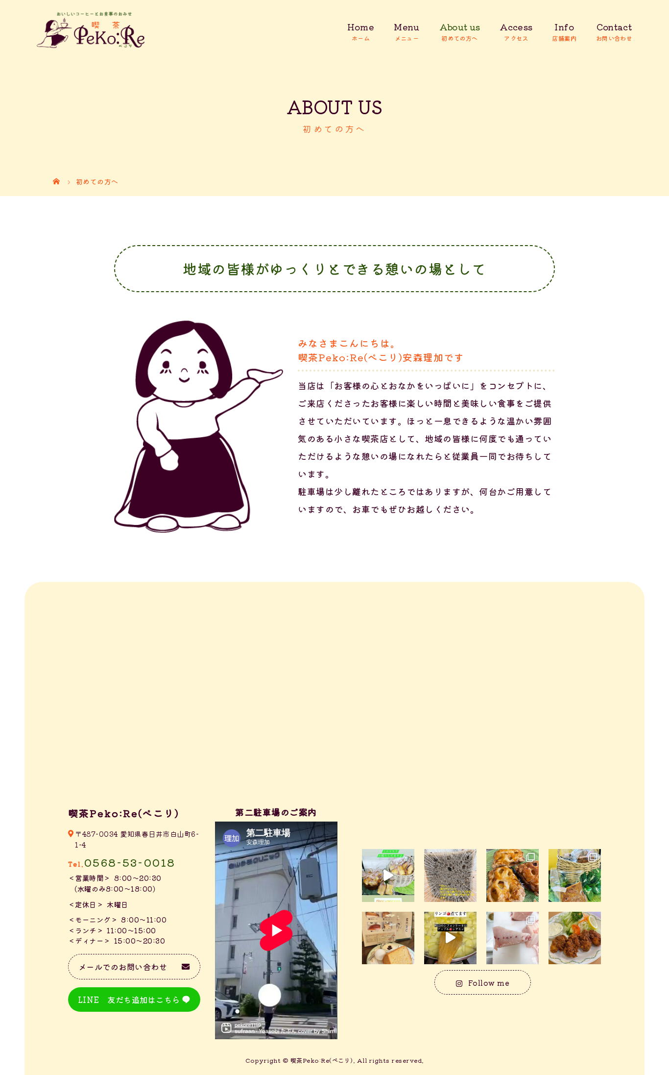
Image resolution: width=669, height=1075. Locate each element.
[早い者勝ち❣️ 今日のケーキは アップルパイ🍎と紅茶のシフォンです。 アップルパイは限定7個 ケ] (512, 875)
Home (360, 27)
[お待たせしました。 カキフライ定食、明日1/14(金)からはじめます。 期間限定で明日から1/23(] (575, 938)
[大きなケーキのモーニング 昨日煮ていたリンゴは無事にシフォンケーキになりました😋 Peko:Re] (388, 938)
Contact (614, 27)
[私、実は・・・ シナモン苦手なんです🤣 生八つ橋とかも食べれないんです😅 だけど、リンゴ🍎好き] (450, 938)
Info (563, 27)
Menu (406, 27)
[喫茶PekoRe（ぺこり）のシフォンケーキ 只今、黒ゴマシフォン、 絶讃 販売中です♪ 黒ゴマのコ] (450, 875)
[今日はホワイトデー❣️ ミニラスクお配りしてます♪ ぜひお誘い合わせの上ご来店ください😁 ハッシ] (388, 875)
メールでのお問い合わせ (122, 967)
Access (516, 27)
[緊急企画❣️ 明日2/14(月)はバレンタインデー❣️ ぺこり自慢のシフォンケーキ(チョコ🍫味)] (575, 875)
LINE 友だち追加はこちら (129, 999)
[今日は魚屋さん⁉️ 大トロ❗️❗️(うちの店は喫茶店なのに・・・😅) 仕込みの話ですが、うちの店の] (512, 938)
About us (459, 27)
